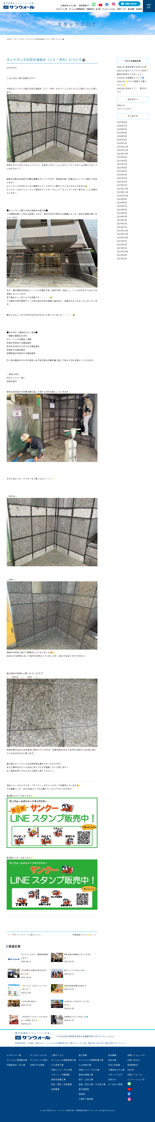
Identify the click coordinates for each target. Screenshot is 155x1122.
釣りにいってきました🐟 (74, 970)
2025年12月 (122, 147)
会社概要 (112, 1055)
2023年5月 (122, 241)
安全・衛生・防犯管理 (61, 1084)
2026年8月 (122, 122)
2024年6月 (122, 210)
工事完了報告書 (86, 1099)
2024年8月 (122, 203)
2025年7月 (122, 164)
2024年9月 (122, 199)
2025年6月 (122, 168)
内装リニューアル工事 (61, 1070)
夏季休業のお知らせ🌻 (136, 67)
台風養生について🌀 (134, 78)
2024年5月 (122, 213)
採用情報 (83, 5)
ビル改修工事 (57, 1065)
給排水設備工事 (58, 1079)
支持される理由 (37, 1065)
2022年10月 (122, 251)
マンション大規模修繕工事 (63, 1060)
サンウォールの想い (39, 1060)
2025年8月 (122, 161)
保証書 (82, 1094)
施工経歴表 (84, 1089)
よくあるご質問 (115, 1084)
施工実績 (131, 9)
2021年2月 (122, 259)
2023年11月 (122, 234)
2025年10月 (122, 154)
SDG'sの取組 (114, 1065)
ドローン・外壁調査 (60, 1075)
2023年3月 (122, 245)
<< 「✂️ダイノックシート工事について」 (25, 935)
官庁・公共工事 (86, 1079)
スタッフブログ (124, 109)
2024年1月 (122, 227)
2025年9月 (122, 157)
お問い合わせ (133, 1060)
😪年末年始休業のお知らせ (75, 986)
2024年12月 (122, 189)
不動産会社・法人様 (93, 9)
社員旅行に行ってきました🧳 (76, 1017)
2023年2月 (122, 248)
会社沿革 (112, 1060)
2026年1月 (122, 143)
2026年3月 (122, 136)
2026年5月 (122, 129)
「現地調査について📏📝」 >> (83, 935)
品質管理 (55, 1089)
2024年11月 (122, 192)
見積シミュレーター (136, 1055)
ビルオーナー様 (61, 9)
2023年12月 (122, 231)
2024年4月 (122, 217)
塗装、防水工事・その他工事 (92, 1084)
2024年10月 (122, 196)
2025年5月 (122, 171)
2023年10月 (122, 238)
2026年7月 (122, 126)
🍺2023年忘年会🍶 (29, 1001)
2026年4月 (122, 133)
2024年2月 (122, 224)
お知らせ (121, 105)
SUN (129, 1070)
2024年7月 (122, 206)
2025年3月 (122, 178)
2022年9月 (122, 255)
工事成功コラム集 (68, 5)
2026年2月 (122, 140)
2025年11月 (122, 150)
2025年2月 (122, 182)
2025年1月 (122, 185)
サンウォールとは (108, 9)
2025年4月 (122, 175)
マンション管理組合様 (76, 9)
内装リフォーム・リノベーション (135, 1077)
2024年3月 (122, 220)
